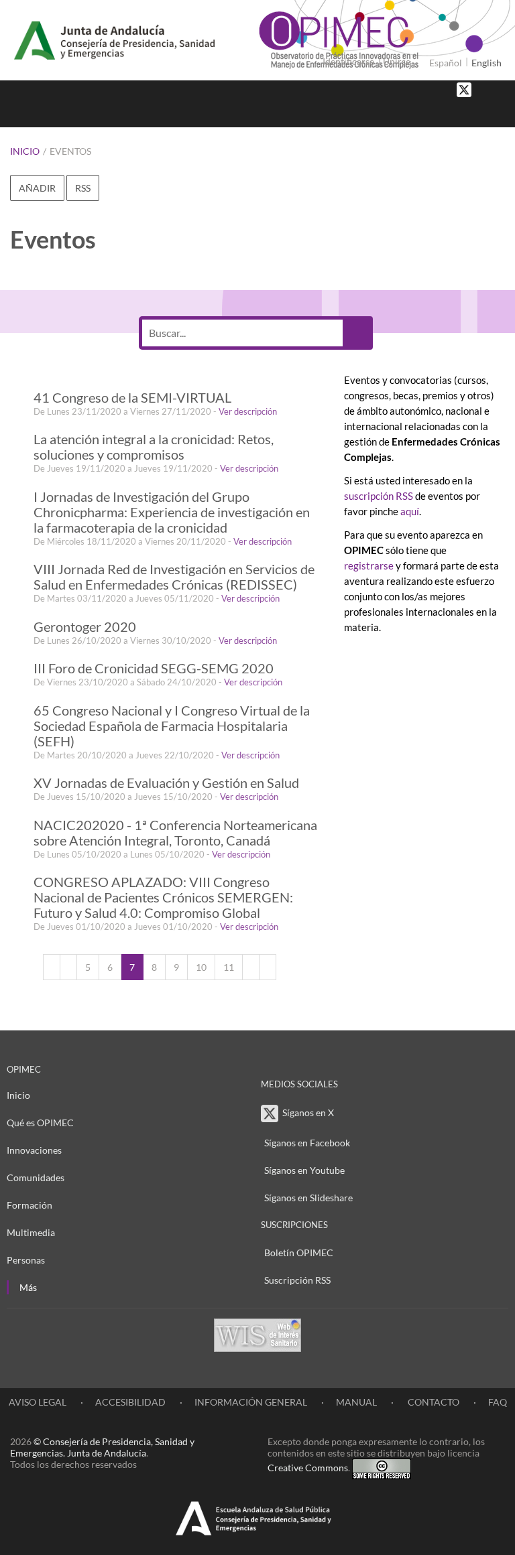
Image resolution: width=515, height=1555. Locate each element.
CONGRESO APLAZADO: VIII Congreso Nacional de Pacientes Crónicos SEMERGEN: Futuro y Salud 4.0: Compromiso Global (163, 897)
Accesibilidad (130, 1402)
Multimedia (31, 1232)
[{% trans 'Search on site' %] (498, 113)
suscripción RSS (378, 496)
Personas (26, 1260)
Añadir (37, 188)
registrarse (369, 565)
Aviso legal (37, 1402)
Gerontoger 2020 (85, 626)
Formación (29, 1205)
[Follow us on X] (464, 88)
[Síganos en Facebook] (485, 88)
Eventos (70, 151)
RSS (83, 188)
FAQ (497, 1402)
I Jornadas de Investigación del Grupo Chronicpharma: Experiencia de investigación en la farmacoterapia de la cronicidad (172, 512)
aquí (409, 511)
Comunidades (35, 1177)
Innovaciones (34, 1150)
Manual (356, 1402)
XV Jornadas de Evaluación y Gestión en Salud (166, 783)
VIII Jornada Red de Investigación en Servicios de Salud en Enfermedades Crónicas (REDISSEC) (174, 576)
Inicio (25, 151)
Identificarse (348, 61)
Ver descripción (248, 411)
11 (228, 967)
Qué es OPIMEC (40, 1122)
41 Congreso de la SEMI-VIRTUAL (132, 397)
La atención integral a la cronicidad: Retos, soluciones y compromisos (154, 446)
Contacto (432, 1402)
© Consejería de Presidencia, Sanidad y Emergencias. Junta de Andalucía (102, 1447)
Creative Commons (308, 1467)
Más (28, 1287)
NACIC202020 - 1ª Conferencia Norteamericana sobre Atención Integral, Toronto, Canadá (175, 832)
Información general (250, 1402)
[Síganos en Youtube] (498, 88)
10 (201, 967)
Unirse (396, 61)
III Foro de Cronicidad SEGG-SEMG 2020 (154, 668)
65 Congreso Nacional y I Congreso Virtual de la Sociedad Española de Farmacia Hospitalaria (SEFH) (172, 726)
